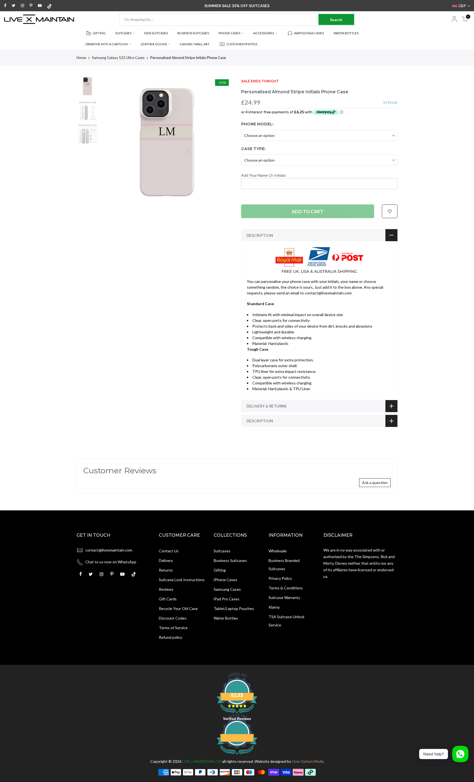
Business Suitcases (230, 560)
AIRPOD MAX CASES (309, 33)
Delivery (166, 560)
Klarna (274, 607)
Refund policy (170, 637)
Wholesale (278, 550)
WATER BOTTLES (346, 33)
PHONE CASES (229, 33)
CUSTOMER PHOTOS (241, 44)
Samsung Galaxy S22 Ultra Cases (118, 57)
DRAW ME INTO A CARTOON (107, 44)
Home (81, 57)
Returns (166, 570)
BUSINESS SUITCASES (193, 33)
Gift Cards (168, 599)
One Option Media (308, 761)
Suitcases (222, 550)
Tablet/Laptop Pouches (234, 608)
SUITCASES (123, 33)
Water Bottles (226, 618)
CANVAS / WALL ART (195, 44)
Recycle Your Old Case (178, 608)
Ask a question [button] (375, 482)
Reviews (166, 589)
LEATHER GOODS (154, 44)
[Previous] (111, 142)
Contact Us (169, 550)
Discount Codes (173, 618)
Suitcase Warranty (284, 597)
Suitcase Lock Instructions (182, 579)
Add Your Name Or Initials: (264, 175)
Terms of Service (173, 627)
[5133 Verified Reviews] (237, 755)
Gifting (220, 570)
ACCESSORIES (263, 33)
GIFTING (99, 33)
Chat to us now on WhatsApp (110, 561)
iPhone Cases (225, 579)
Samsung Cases (227, 589)
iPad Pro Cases (226, 599)
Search (336, 19)
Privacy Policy (280, 578)
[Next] (223, 142)
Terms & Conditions (286, 588)
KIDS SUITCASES (156, 33)
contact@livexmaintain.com (108, 550)
